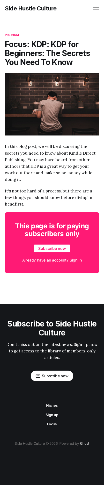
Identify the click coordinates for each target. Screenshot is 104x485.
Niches (52, 405)
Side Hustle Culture (31, 8)
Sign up (52, 415)
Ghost (84, 443)
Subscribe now (52, 248)
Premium (12, 35)
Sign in (76, 260)
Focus (52, 424)
